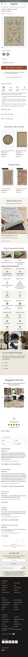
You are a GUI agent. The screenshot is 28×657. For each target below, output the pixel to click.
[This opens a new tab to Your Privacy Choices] (13, 634)
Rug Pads (16, 604)
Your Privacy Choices (6, 634)
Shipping (16, 621)
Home (2, 7)
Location (5, 648)
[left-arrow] (4, 1)
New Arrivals (4, 600)
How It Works (17, 583)
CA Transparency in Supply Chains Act (8, 629)
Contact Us (16, 617)
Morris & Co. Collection (21, 7)
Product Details (6, 83)
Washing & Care (6, 109)
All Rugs (15, 607)
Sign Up (14, 563)
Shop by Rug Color (18, 602)
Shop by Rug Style (6, 602)
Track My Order (5, 619)
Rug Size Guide (5, 621)
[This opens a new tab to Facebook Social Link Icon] (3, 642)
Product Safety (17, 624)
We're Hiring (4, 587)
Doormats (4, 607)
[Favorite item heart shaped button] (25, 16)
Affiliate (3, 590)
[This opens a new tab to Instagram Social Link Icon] (6, 642)
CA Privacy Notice (18, 629)
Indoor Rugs (6, 7)
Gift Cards (16, 609)
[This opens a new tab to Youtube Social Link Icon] (13, 642)
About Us (4, 583)
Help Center (4, 617)
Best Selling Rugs (18, 600)
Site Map (16, 626)
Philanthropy (5, 585)
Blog (15, 585)
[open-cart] (26, 4)
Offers (3, 609)
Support (5, 615)
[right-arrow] (23, 1)
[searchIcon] (5, 4)
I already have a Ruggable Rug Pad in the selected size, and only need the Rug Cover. (15, 73)
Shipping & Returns (7, 114)
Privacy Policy (17, 592)
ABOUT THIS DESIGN (7, 118)
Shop (3, 598)
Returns (3, 624)
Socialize (5, 639)
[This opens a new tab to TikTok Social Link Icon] (16, 642)
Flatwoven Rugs (13, 7)
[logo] (14, 4)
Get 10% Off (14, 553)
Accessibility (4, 626)
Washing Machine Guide (19, 619)
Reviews (16, 590)
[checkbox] (2, 73)
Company (5, 581)
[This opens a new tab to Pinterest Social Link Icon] (9, 642)
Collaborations (5, 604)
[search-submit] (25, 437)
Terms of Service (5, 592)
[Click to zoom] (14, 31)
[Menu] (1, 4)
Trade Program (17, 587)
